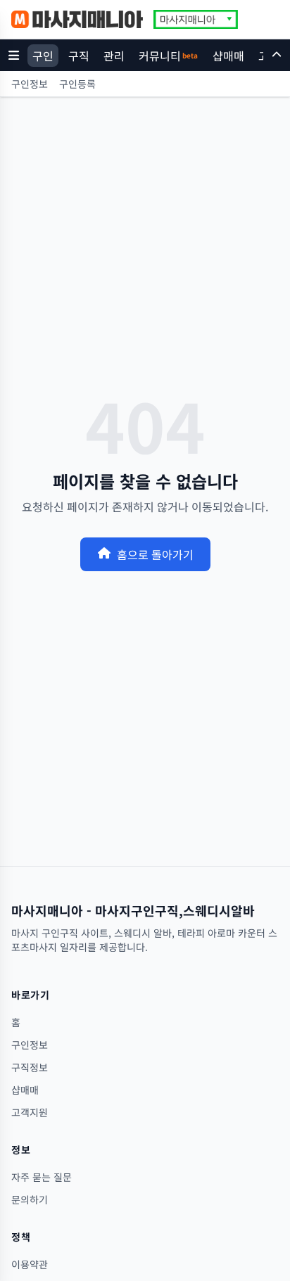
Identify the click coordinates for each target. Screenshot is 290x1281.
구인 (42, 55)
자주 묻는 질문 (41, 1177)
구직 (78, 55)
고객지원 (29, 1112)
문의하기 (29, 1199)
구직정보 (29, 1067)
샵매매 (228, 55)
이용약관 (29, 1264)
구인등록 (77, 84)
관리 (114, 55)
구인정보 (29, 84)
